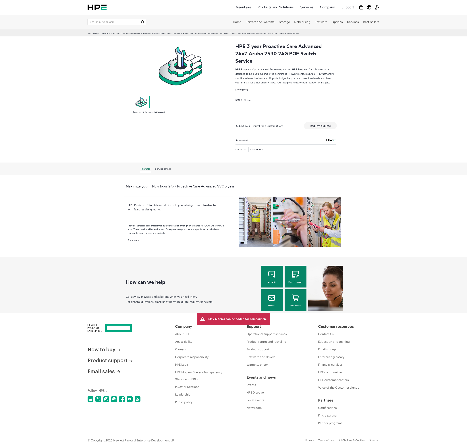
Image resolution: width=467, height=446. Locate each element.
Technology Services (131, 33)
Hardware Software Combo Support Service (161, 33)
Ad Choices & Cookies (351, 440)
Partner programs (330, 423)
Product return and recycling (266, 341)
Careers (180, 349)
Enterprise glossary (331, 357)
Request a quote (320, 126)
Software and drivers (261, 357)
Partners (325, 400)
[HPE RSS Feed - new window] (137, 399)
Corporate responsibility (192, 357)
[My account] (377, 7)
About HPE (182, 334)
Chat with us (256, 149)
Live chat (272, 281)
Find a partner (327, 415)
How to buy (295, 305)
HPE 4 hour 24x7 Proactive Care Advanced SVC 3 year (206, 33)
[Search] (142, 22)
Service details (243, 140)
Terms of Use (326, 440)
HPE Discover (256, 392)
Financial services (330, 364)
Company (327, 7)
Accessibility (183, 341)
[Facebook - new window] (122, 399)
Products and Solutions (276, 7)
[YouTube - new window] (130, 399)
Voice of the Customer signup (338, 387)
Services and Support (111, 33)
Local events (255, 400)
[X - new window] (98, 399)
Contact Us (326, 334)
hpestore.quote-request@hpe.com (191, 302)
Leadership (182, 394)
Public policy (183, 402)
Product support (295, 281)
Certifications (327, 408)
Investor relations (187, 387)
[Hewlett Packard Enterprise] (97, 7)
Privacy (309, 440)
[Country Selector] (369, 7)
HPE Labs (181, 364)
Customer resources (336, 326)
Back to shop (93, 33)
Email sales (101, 371)
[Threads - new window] (114, 399)
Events (251, 385)
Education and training (334, 341)
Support (347, 7)
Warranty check (257, 364)
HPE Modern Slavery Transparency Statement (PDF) (198, 375)
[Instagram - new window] (106, 399)
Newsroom (254, 408)
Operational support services (267, 334)
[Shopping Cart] (361, 7)
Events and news (261, 377)
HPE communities (330, 372)
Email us (271, 305)
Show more (241, 89)
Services (306, 7)
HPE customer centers (333, 380)
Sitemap (374, 440)
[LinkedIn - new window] (90, 399)
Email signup (327, 349)
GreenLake (243, 7)
